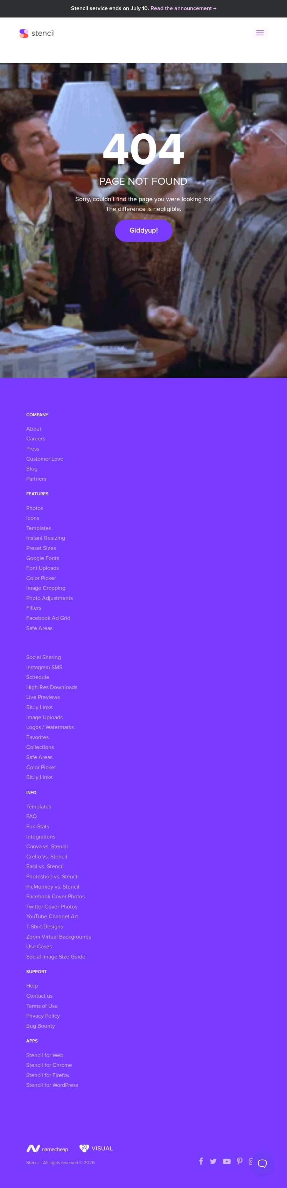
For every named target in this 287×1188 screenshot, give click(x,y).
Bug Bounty (40, 1026)
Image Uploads (44, 717)
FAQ (31, 816)
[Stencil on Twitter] (213, 1162)
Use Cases (39, 946)
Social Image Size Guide (55, 957)
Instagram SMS (44, 667)
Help (32, 986)
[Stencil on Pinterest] (240, 1162)
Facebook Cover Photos (55, 896)
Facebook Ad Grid (48, 618)
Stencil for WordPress (52, 1085)
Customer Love (44, 459)
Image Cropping (45, 588)
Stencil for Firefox (47, 1075)
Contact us (39, 996)
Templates (38, 528)
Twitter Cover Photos (51, 907)
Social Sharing (43, 657)
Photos (34, 508)
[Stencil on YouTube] (227, 1162)
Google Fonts (42, 558)
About (33, 429)
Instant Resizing (45, 538)
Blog (31, 469)
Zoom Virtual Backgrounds (58, 937)
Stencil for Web (44, 1055)
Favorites (37, 737)
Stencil (38, 33)
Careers (35, 438)
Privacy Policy (43, 1016)
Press (32, 449)
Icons (32, 518)
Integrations (40, 837)
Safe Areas (39, 628)
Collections (40, 747)
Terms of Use (42, 1006)
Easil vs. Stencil (45, 866)
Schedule (37, 677)
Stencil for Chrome (49, 1065)
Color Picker (41, 578)
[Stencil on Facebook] (201, 1162)
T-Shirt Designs (44, 926)
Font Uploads (42, 568)
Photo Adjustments (49, 598)
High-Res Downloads (51, 687)
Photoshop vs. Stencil (52, 876)
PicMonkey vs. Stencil (52, 887)
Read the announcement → (183, 8)
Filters (33, 608)
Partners (36, 479)
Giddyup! (143, 230)
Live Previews (43, 697)
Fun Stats (37, 826)
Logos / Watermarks (50, 727)
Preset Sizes (41, 548)
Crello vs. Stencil (46, 857)
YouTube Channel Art (52, 916)
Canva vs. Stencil (47, 846)
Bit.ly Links (39, 707)
